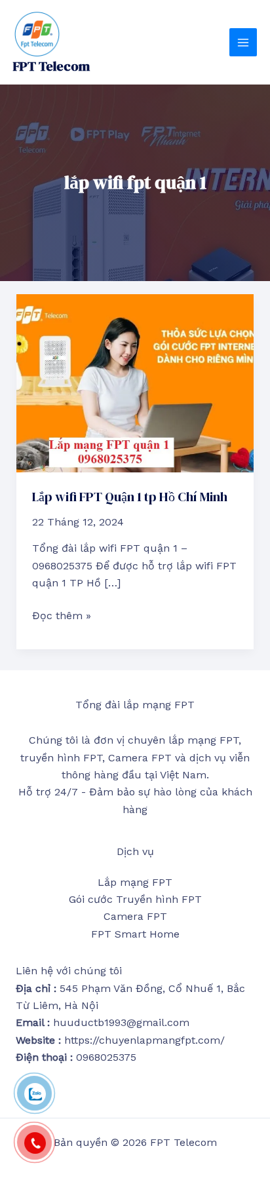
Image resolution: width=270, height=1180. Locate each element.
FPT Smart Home (135, 934)
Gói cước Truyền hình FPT (135, 899)
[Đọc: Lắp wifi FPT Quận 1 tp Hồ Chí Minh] (135, 382)
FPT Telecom (51, 66)
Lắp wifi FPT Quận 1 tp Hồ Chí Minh (129, 496)
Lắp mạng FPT (135, 882)
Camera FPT (135, 916)
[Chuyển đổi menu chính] (243, 42)
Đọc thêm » (61, 614)
